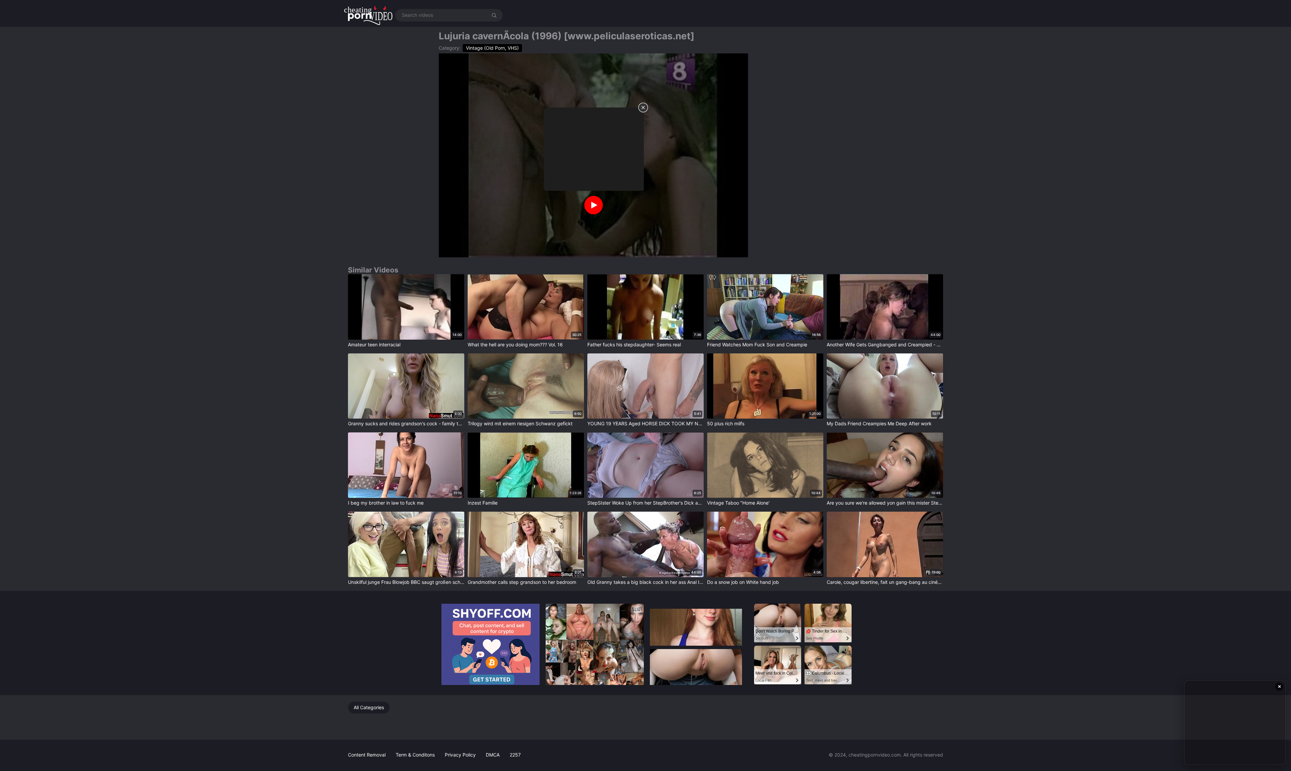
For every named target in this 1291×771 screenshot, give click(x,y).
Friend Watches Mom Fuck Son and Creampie (757, 344)
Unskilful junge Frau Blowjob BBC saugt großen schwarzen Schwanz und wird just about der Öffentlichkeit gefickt (406, 582)
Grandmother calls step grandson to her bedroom (522, 582)
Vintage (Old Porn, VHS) (492, 48)
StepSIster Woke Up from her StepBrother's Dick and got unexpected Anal (645, 503)
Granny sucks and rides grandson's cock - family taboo (406, 423)
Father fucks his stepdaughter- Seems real (634, 344)
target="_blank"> (367, 277)
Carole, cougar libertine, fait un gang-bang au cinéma (885, 582)
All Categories (369, 707)
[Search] (494, 15)
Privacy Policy (460, 755)
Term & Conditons (415, 755)
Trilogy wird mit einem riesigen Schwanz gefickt (520, 423)
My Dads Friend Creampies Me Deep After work (879, 423)
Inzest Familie (483, 503)
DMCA (493, 755)
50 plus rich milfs (725, 423)
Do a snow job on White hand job (743, 582)
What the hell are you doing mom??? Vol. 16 (515, 344)
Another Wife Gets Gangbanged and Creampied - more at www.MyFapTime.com (885, 344)
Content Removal (367, 755)
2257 (515, 755)
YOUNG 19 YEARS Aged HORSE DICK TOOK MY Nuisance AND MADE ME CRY (645, 423)
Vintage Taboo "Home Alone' (738, 503)
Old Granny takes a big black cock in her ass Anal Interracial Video (645, 582)
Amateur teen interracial (374, 344)
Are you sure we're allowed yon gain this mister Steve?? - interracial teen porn (885, 503)
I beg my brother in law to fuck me (386, 503)
